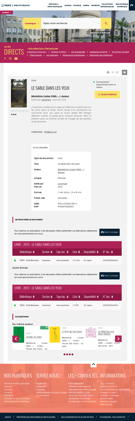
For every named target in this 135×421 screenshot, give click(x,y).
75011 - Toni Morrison (29, 260)
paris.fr (8, 417)
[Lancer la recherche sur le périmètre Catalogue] (106, 23)
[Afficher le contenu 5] (72, 354)
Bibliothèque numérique (16, 401)
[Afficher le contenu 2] (64, 354)
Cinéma (8, 392)
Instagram (41, 386)
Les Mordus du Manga (79, 398)
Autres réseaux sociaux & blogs (51, 392)
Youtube (40, 389)
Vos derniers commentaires (82, 401)
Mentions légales (108, 401)
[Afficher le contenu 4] (70, 354)
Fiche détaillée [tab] (40, 147)
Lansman (46, 100)
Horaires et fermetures (79, 386)
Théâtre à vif (50, 132)
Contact (110, 383)
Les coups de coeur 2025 (80, 395)
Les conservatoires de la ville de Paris (77, 417)
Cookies (104, 395)
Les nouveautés (75, 383)
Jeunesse (8, 395)
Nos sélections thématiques (82, 389)
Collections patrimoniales (17, 398)
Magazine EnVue (108, 386)
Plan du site (106, 404)
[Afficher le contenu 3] (67, 354)
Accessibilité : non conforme (112, 417)
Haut (94, 364)
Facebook (41, 383)
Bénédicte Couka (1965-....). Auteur (50, 96)
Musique (8, 389)
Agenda (8, 386)
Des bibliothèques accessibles (115, 389)
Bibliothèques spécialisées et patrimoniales (36, 417)
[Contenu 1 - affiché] (62, 354)
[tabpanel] (61, 182)
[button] (132, 5)
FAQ (102, 383)
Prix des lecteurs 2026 (79, 392)
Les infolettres (43, 395)
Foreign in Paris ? (108, 392)
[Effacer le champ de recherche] (99, 23)
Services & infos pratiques (17, 383)
